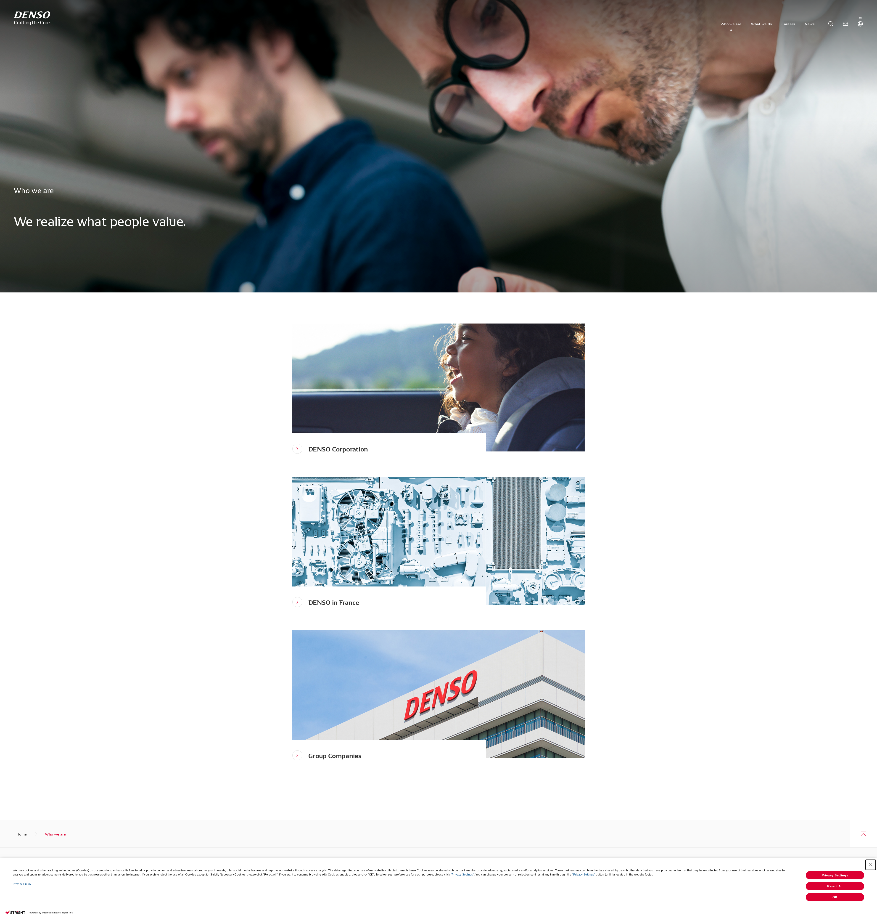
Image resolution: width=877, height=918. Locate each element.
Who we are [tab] (731, 23)
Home (21, 833)
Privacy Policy (22, 884)
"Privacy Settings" (462, 874)
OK (834, 897)
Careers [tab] (788, 23)
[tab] (830, 23)
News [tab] (810, 23)
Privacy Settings (835, 875)
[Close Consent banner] (871, 865)
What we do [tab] (761, 23)
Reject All (835, 886)
